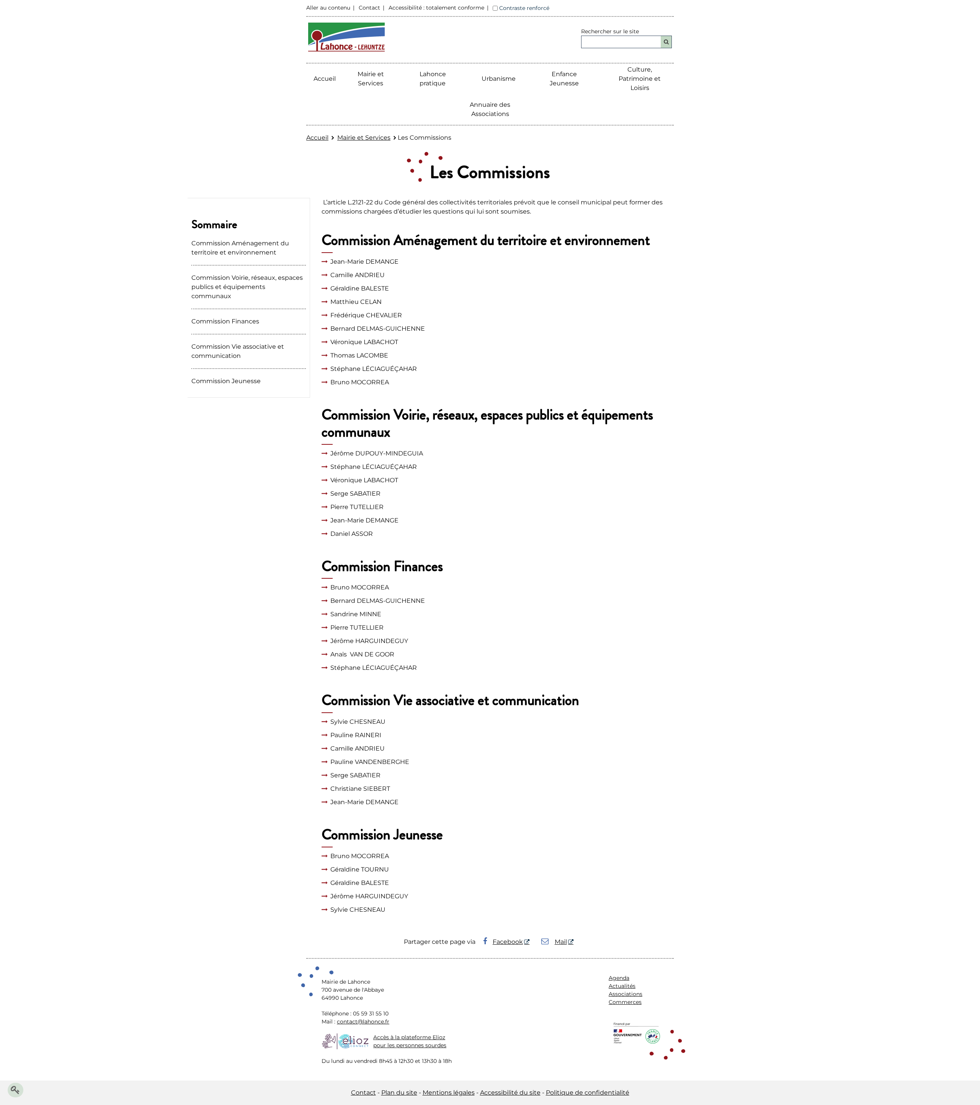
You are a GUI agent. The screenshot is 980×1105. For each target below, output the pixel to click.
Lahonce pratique (433, 78)
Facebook (508, 941)
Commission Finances (225, 321)
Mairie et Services (363, 137)
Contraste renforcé (524, 8)
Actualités (622, 986)
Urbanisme (499, 78)
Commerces (625, 1002)
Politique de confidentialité (587, 1092)
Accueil (325, 78)
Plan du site (399, 1092)
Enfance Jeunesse (564, 78)
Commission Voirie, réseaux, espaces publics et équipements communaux (247, 287)
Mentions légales (449, 1092)
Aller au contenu (328, 7)
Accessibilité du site (510, 1092)
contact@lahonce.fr (363, 1021)
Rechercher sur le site (610, 31)
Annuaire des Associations (490, 109)
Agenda (619, 977)
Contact (369, 7)
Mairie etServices (371, 78)
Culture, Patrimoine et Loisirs (640, 78)
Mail (561, 941)
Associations (625, 994)
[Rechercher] (666, 42)
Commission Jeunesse (226, 381)
